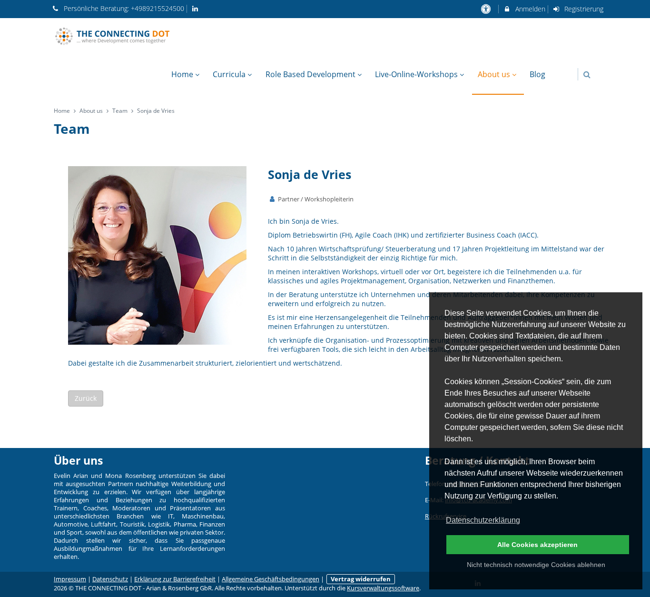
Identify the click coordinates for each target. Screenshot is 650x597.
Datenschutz (110, 579)
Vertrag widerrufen (361, 579)
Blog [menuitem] (537, 74)
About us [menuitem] (494, 74)
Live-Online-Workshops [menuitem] (416, 74)
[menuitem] (556, 69)
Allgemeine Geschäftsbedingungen (270, 579)
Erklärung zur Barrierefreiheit (175, 579)
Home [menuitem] (182, 74)
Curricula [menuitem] (229, 74)
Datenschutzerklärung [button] (483, 520)
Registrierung (582, 8)
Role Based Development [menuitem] (310, 74)
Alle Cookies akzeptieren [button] (537, 544)
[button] (587, 74)
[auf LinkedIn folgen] (196, 8)
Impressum (70, 579)
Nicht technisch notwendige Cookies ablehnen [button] (536, 564)
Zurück (86, 398)
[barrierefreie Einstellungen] (486, 8)
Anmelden (529, 8)
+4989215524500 (157, 8)
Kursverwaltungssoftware (383, 588)
